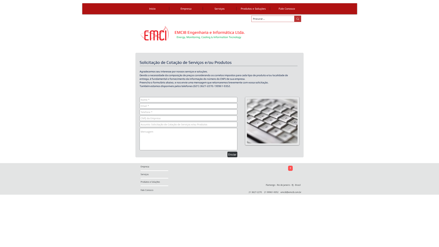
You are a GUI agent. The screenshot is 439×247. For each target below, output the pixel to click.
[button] (285, 184)
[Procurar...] (297, 19)
